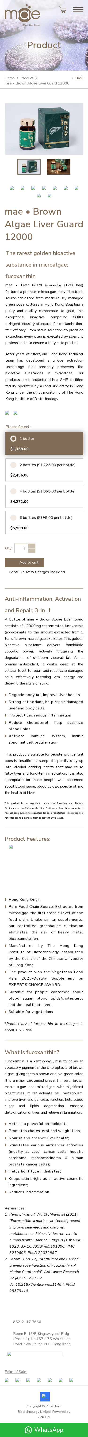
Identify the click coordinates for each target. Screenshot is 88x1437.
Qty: (8, 548)
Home (10, 78)
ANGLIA (44, 1417)
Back (79, 78)
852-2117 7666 (27, 1322)
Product (27, 78)
